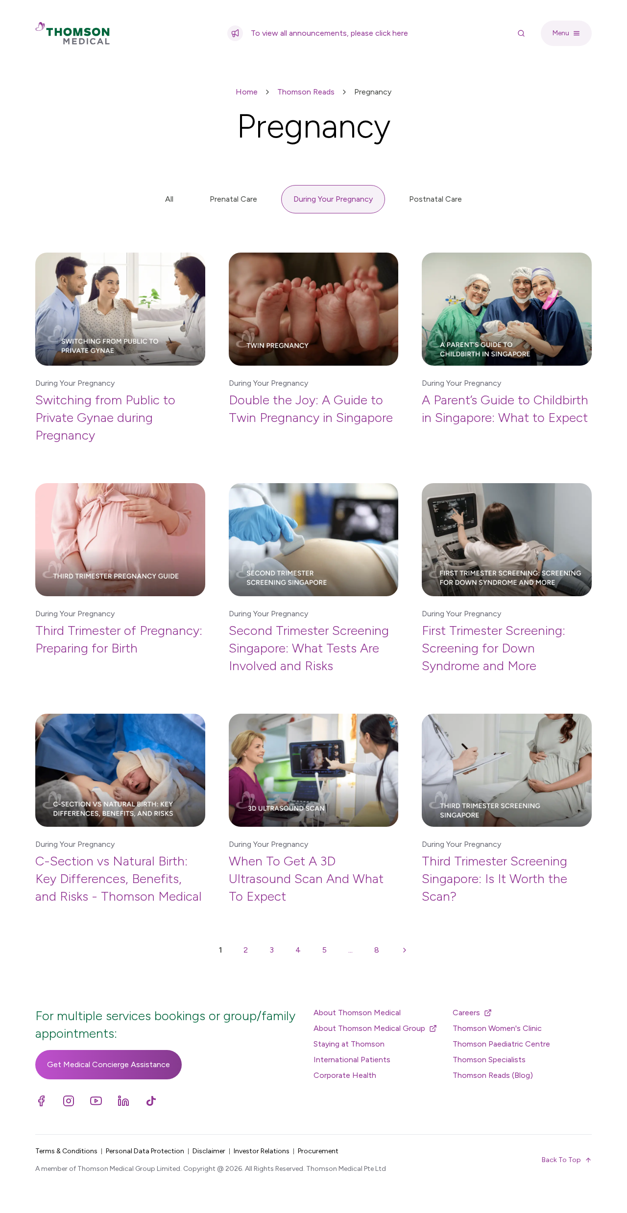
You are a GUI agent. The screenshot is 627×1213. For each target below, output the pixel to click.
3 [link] (271, 950)
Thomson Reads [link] (306, 91)
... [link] (350, 950)
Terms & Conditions (66, 1151)
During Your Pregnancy (333, 199)
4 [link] (298, 950)
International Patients (352, 1059)
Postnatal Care (435, 199)
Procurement (318, 1151)
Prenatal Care (233, 199)
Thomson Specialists (489, 1059)
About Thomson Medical (357, 1012)
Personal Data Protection (145, 1151)
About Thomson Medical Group (369, 1028)
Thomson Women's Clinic (497, 1028)
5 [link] (324, 950)
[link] (405, 950)
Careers (466, 1012)
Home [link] (247, 91)
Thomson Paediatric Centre (501, 1044)
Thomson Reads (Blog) (493, 1075)
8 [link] (376, 950)
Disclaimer (209, 1151)
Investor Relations (261, 1151)
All (169, 199)
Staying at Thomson (349, 1044)
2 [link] (245, 950)
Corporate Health (345, 1075)
